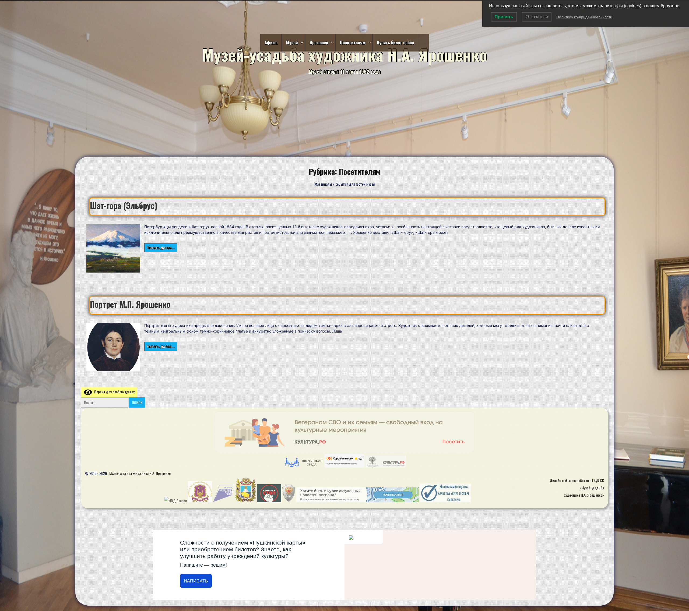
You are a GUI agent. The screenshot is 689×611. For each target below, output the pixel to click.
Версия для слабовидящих (113, 391)
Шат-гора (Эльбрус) (123, 205)
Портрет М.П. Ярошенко (130, 304)
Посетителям (352, 42)
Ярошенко (319, 42)
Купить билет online (395, 42)
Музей (292, 42)
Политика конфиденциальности (584, 17)
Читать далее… (161, 247)
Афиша (271, 42)
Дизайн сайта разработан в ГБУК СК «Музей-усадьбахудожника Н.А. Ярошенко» (577, 488)
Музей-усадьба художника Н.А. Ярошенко (140, 473)
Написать (196, 581)
